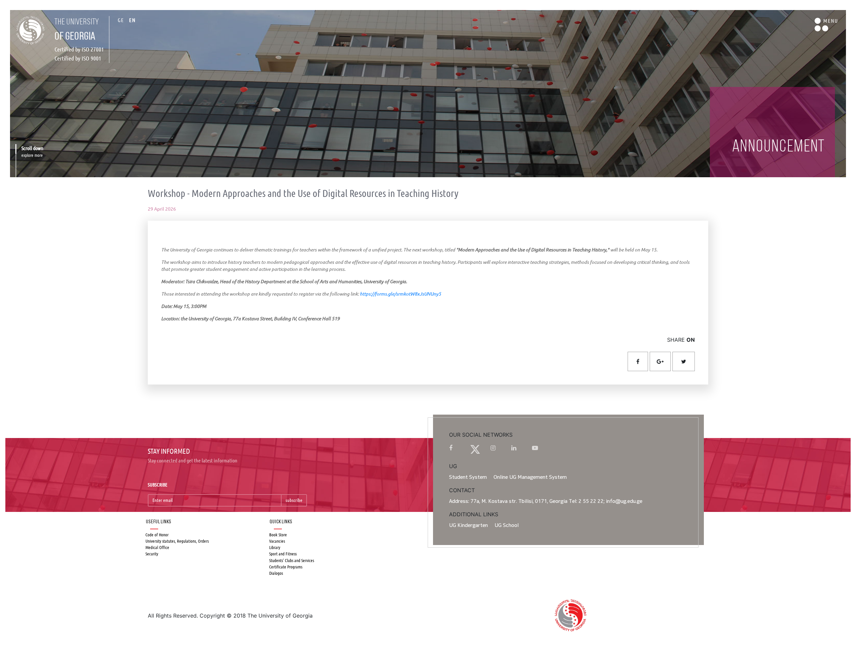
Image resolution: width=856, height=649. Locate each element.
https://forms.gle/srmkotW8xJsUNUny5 (400, 294)
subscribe (294, 500)
